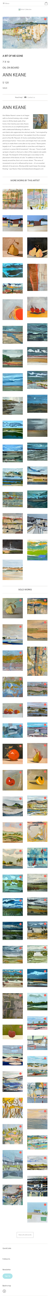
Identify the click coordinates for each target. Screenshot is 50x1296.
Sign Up (7, 1276)
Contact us (31, 97)
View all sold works (25, 1235)
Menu (7, 3)
